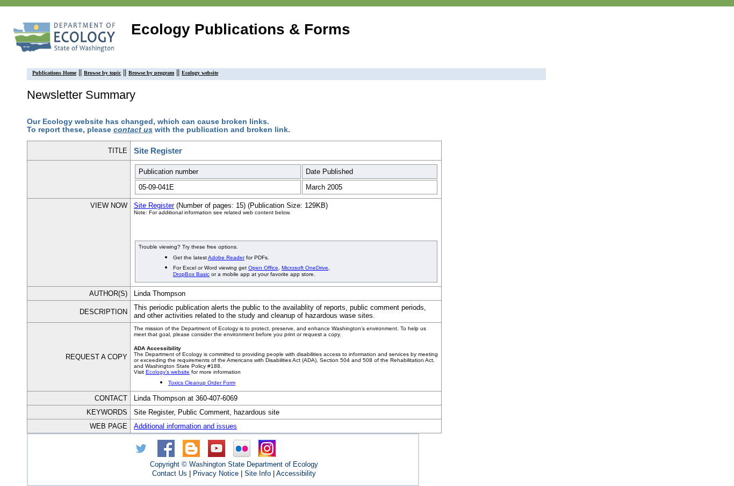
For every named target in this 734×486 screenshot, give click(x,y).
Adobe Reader (226, 257)
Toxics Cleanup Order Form (201, 383)
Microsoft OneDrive (305, 268)
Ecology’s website (168, 372)
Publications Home (54, 73)
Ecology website (200, 73)
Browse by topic (102, 73)
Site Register (154, 205)
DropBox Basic (191, 274)
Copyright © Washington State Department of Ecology (234, 464)
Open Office (263, 268)
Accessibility (296, 473)
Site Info (257, 473)
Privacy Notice (216, 473)
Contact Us (169, 473)
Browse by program (151, 73)
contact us (133, 130)
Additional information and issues (185, 426)
